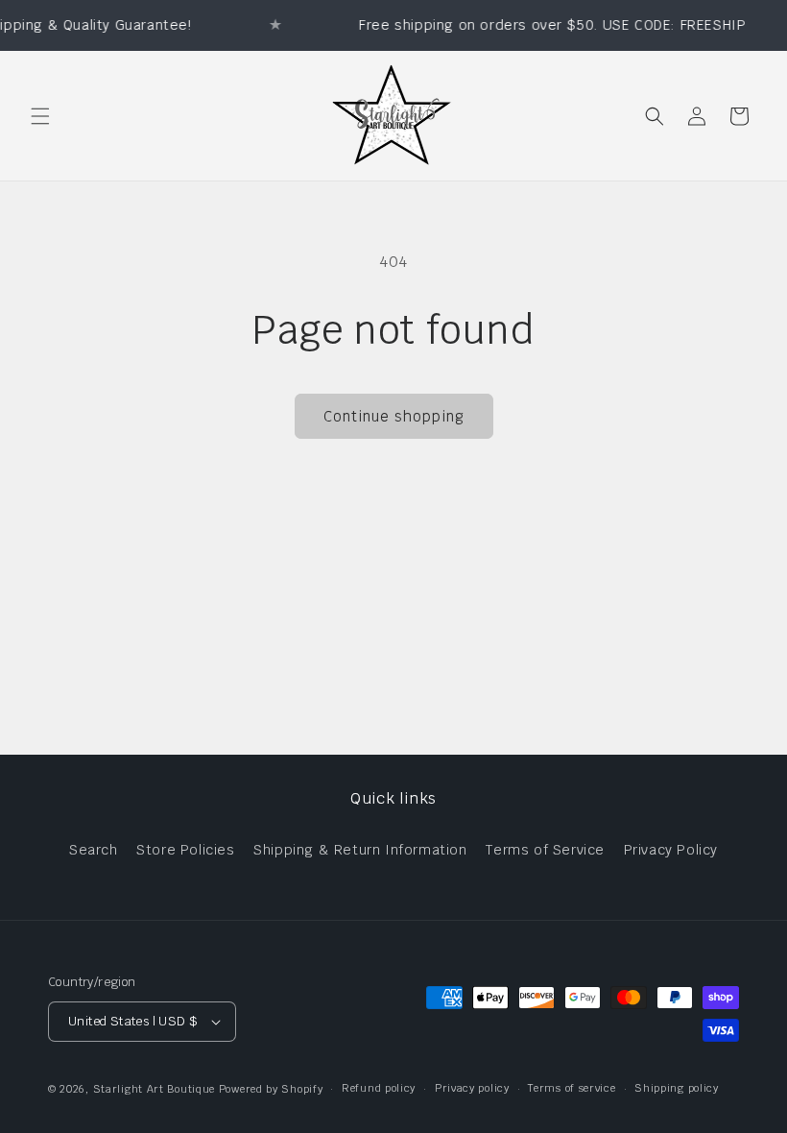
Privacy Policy (671, 849)
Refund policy (379, 1088)
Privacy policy (472, 1088)
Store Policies (185, 849)
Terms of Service (545, 849)
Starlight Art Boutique (154, 1089)
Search (93, 849)
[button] (40, 116)
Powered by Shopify (271, 1089)
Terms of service (571, 1088)
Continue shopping (394, 416)
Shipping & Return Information (359, 849)
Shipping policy (676, 1088)
